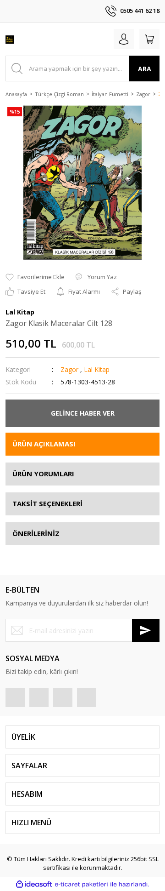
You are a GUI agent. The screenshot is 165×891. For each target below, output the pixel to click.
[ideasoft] (34, 884)
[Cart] (149, 39)
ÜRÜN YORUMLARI (43, 473)
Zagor (69, 369)
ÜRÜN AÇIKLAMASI (44, 443)
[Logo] (10, 39)
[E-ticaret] (81, 884)
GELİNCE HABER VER (83, 413)
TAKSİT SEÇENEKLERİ (47, 503)
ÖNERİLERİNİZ (36, 533)
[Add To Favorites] (35, 277)
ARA (144, 68)
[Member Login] (124, 39)
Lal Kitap (97, 369)
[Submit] (146, 630)
